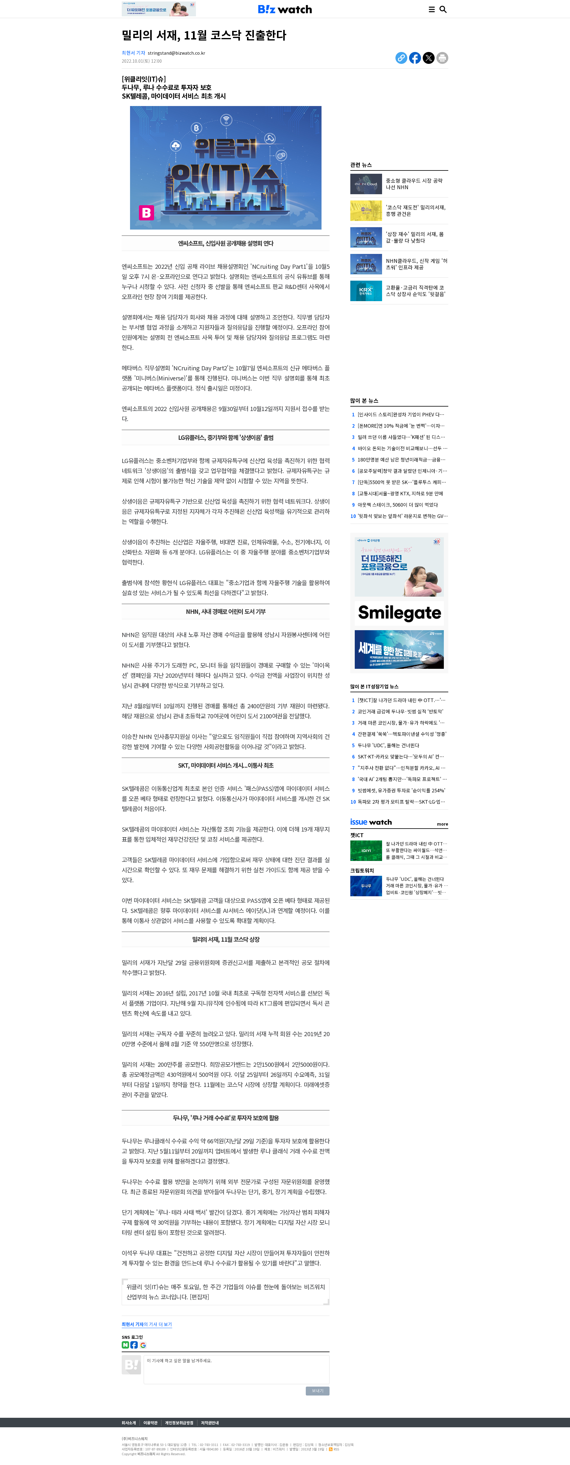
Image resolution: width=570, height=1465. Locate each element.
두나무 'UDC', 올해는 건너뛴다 (388, 745)
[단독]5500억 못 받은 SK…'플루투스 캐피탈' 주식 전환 (412, 482)
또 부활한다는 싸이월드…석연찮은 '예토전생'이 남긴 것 (438, 850)
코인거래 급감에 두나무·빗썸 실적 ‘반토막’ (400, 711)
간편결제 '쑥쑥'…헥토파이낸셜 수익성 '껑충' (402, 733)
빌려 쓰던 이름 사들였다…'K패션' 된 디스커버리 (406, 436)
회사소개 (129, 1423)
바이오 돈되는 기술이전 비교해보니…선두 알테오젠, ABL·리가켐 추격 (427, 448)
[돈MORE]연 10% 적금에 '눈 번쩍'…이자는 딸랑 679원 (413, 425)
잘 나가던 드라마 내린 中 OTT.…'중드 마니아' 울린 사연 (439, 843)
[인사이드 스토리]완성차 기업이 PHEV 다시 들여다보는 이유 (418, 414)
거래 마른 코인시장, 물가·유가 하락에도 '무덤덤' (406, 722)
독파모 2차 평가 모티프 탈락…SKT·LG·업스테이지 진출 (413, 801)
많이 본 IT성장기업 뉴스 (374, 686)
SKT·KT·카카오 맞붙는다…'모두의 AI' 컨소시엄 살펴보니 (415, 756)
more (442, 824)
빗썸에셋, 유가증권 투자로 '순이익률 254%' (401, 790)
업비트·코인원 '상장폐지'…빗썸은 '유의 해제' (428, 892)
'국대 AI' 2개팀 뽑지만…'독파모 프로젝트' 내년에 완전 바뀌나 (419, 779)
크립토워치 (362, 870)
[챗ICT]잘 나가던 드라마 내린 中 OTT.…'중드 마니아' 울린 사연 (422, 700)
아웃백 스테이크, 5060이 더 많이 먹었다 (398, 504)
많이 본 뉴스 (364, 400)
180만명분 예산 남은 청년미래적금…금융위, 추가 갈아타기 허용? (423, 459)
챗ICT (357, 835)
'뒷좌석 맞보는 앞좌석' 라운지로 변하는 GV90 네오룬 (410, 515)
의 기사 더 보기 (147, 1324)
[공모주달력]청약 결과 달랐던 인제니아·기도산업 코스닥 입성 (419, 470)
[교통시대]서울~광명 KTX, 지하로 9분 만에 (400, 493)
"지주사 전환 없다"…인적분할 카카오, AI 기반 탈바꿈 (411, 767)
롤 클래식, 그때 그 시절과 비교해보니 (420, 857)
